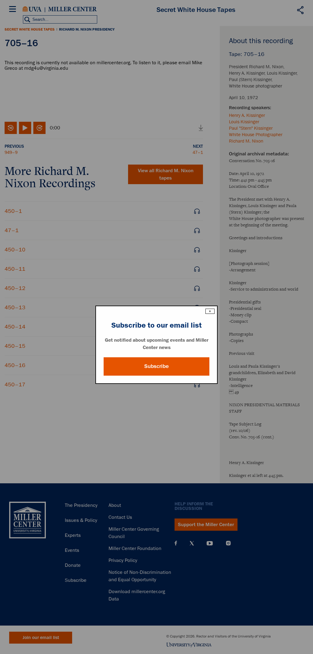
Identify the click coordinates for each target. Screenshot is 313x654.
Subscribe (156, 366)
